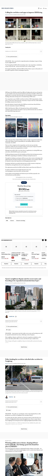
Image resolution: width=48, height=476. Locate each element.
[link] (7, 8)
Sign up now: (7, 14)
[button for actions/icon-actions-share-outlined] (41, 51)
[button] (40, 8)
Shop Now (6, 263)
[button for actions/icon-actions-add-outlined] (16, 316)
